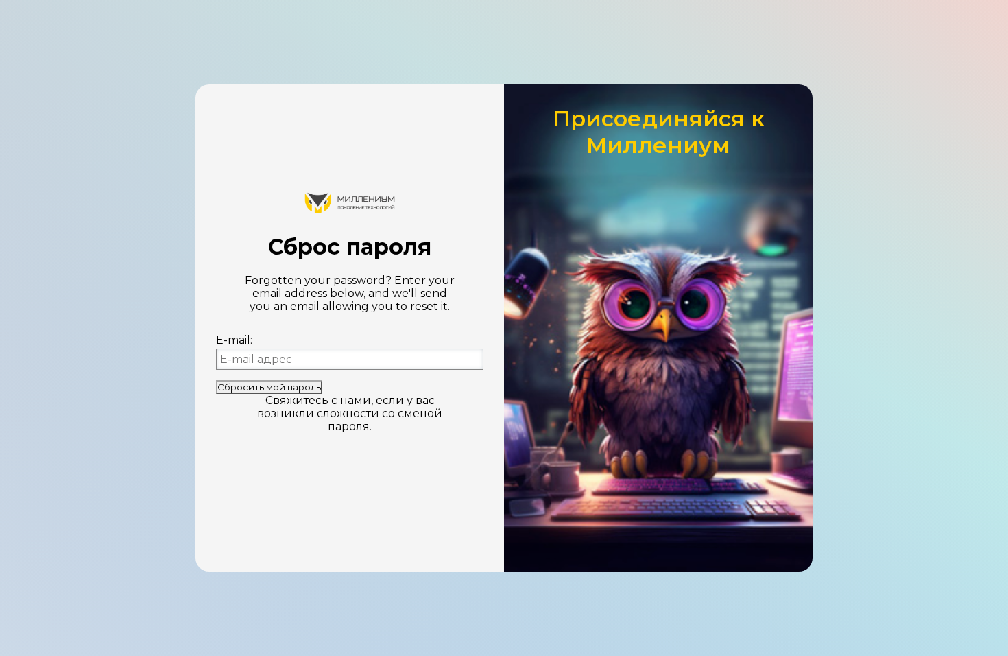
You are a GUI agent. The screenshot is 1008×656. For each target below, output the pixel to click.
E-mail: (234, 340)
